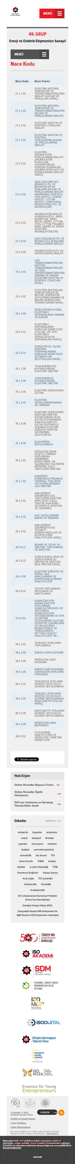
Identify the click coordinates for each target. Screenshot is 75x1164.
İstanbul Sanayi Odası (24, 14)
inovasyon (37, 844)
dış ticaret (41, 855)
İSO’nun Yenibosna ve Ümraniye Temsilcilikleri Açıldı (33, 804)
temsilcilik (25, 855)
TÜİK (55, 867)
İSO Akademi (37, 953)
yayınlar (22, 844)
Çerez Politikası (18, 1123)
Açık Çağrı (28, 878)
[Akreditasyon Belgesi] (30, 1103)
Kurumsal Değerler (27, 872)
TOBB (40, 861)
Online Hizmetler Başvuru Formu (34, 784)
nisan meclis (26, 861)
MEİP (37, 1003)
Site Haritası (52, 1133)
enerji (24, 838)
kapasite (37, 832)
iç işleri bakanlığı (39, 867)
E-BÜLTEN (44, 1112)
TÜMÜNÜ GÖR (50, 821)
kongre (52, 861)
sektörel (52, 844)
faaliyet (25, 849)
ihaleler (21, 867)
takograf (36, 838)
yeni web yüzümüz (44, 849)
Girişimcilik (30, 884)
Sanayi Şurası (50, 872)
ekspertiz (23, 832)
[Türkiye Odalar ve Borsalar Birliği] (45, 1103)
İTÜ (53, 855)
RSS (61, 1112)
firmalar (49, 838)
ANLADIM (37, 1157)
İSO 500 (37, 937)
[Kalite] (15, 1103)
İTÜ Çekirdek (45, 878)
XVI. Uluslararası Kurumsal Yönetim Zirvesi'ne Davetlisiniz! (37, 898)
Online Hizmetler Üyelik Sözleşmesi (28, 794)
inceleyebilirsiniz (12, 1147)
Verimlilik (46, 884)
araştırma (51, 832)
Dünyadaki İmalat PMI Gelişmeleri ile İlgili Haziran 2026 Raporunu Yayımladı (37, 913)
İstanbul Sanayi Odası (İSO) (37, 905)
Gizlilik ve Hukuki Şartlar (23, 1119)
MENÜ (47, 13)
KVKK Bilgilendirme (21, 1127)
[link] (29, 970)
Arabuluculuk (37, 890)
